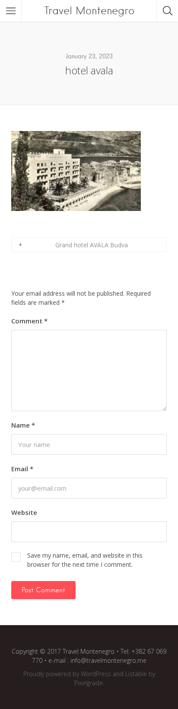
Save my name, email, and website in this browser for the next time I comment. (85, 559)
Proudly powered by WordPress (67, 674)
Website (24, 512)
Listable (136, 674)
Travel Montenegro (89, 10)
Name (23, 425)
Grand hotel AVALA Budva (91, 245)
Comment (29, 320)
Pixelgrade (88, 683)
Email (22, 468)
